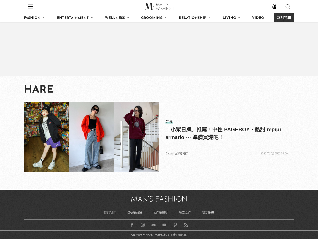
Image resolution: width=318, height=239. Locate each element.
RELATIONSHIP (192, 18)
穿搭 (169, 121)
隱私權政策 (134, 212)
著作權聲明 (160, 212)
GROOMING (151, 18)
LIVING (229, 18)
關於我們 (110, 212)
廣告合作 (185, 212)
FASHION (32, 18)
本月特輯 (284, 18)
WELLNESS (115, 18)
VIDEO (258, 18)
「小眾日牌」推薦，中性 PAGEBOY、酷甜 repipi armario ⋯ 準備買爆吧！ (223, 133)
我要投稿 (208, 212)
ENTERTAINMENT (73, 18)
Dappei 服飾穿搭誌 (176, 153)
